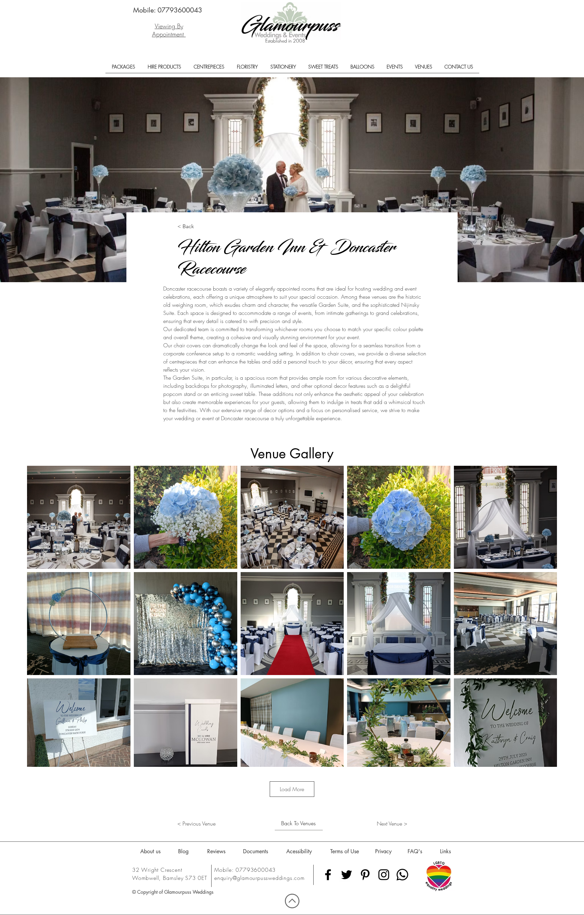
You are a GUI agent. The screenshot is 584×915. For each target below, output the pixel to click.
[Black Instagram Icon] (383, 874)
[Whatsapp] (402, 874)
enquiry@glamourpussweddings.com (259, 878)
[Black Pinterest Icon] (365, 874)
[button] (123, 69)
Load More (292, 789)
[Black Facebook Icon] (328, 874)
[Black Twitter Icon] (346, 874)
